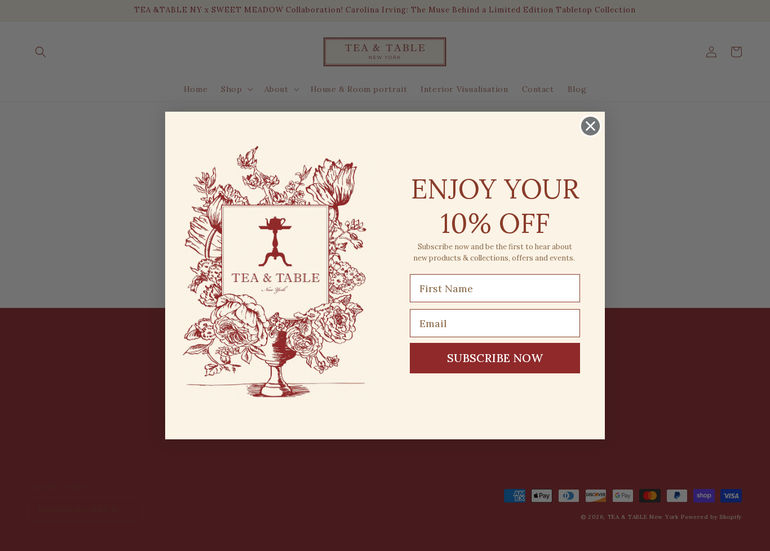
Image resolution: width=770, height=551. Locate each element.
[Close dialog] (590, 126)
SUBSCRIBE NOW (495, 358)
